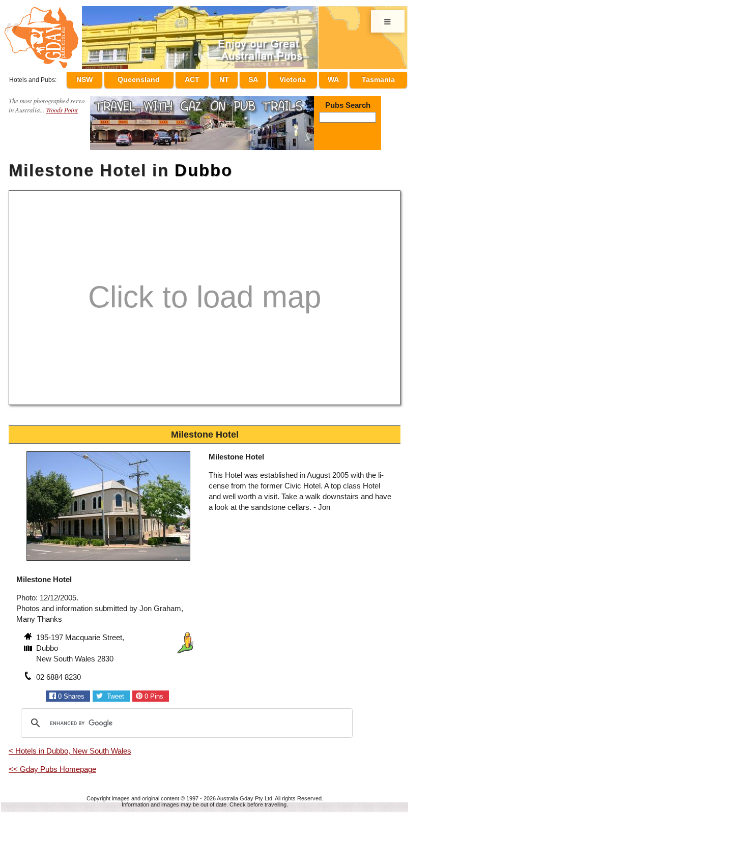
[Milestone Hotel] (108, 557)
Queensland (159, 77)
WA (336, 77)
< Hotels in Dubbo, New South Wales (70, 746)
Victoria (298, 77)
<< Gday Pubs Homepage (52, 764)
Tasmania (378, 77)
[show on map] (29, 645)
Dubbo (204, 165)
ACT (211, 77)
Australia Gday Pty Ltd (244, 794)
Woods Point (62, 105)
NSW (107, 77)
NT (239, 77)
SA (262, 77)
